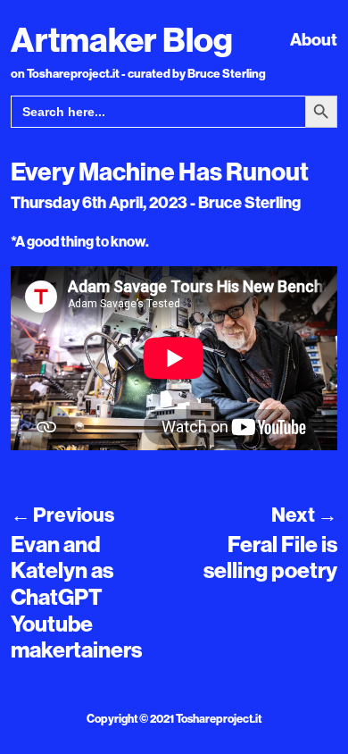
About (313, 39)
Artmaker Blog (122, 39)
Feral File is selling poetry (270, 557)
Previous (62, 514)
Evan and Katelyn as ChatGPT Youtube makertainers (76, 597)
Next (304, 514)
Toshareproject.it (218, 718)
